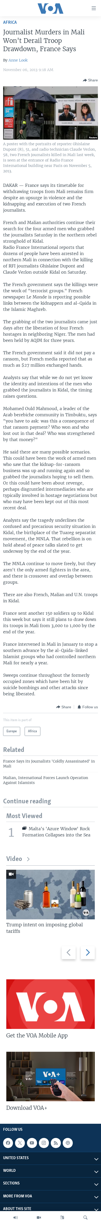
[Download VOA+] (50, 1076)
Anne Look (18, 60)
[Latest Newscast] (15, 1217)
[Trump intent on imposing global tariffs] (50, 894)
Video (14, 859)
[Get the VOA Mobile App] (50, 1004)
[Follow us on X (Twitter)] (20, 1143)
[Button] (90, 80)
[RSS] (56, 1143)
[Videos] (39, 1217)
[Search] (85, 1217)
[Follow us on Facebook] (8, 1143)
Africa (10, 22)
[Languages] (62, 1217)
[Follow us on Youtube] (32, 1143)
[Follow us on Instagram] (44, 1143)
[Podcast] (68, 1143)
